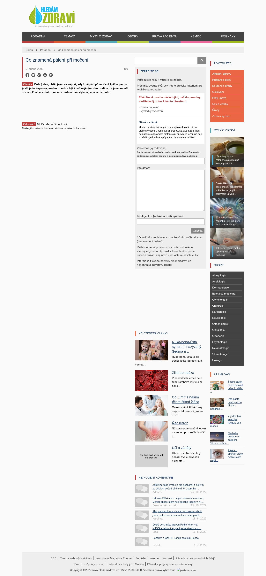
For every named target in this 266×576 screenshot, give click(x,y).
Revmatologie (220, 347)
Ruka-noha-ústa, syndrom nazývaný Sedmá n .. (186, 346)
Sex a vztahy (220, 103)
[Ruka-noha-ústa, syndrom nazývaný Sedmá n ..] (151, 349)
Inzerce (154, 558)
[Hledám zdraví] (57, 15)
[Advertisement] (76, 107)
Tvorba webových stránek (76, 558)
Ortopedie (218, 335)
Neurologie (219, 317)
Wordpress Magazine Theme (114, 558)
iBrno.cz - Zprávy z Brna (89, 564)
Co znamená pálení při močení (77, 49)
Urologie (217, 360)
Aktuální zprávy (221, 73)
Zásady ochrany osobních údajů (195, 558)
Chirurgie (218, 305)
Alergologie (219, 275)
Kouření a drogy (222, 85)
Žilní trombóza (183, 373)
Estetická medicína (223, 293)
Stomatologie (220, 354)
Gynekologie (220, 299)
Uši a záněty (181, 448)
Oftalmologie (220, 323)
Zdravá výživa (220, 116)
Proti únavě (219, 97)
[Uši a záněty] (151, 456)
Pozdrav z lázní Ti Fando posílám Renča (175, 537)
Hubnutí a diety (221, 79)
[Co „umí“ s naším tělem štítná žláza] (151, 404)
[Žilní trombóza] (151, 380)
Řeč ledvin (180, 423)
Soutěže (141, 558)
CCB (53, 558)
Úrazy (215, 109)
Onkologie (218, 329)
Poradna (45, 49)
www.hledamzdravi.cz (177, 260)
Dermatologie (220, 287)
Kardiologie (219, 311)
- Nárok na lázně (149, 107)
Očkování (218, 91)
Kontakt (167, 558)
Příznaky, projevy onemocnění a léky (169, 564)
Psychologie (219, 341)
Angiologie (218, 281)
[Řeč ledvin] (151, 430)
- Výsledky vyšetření (151, 110)
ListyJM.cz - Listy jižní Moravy (125, 564)
